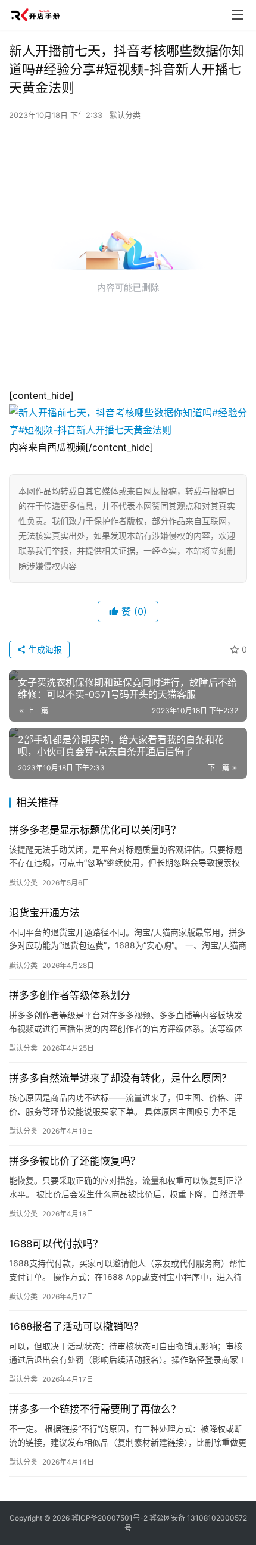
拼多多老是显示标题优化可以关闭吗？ (95, 830)
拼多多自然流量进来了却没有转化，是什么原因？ (120, 1078)
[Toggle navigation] (237, 15)
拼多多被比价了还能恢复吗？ (75, 1161)
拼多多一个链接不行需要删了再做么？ (95, 1409)
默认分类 (125, 115)
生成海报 (44, 649)
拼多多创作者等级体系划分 (69, 995)
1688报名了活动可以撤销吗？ (76, 1326)
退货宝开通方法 (44, 913)
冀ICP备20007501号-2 (109, 1517)
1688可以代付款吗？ (56, 1244)
